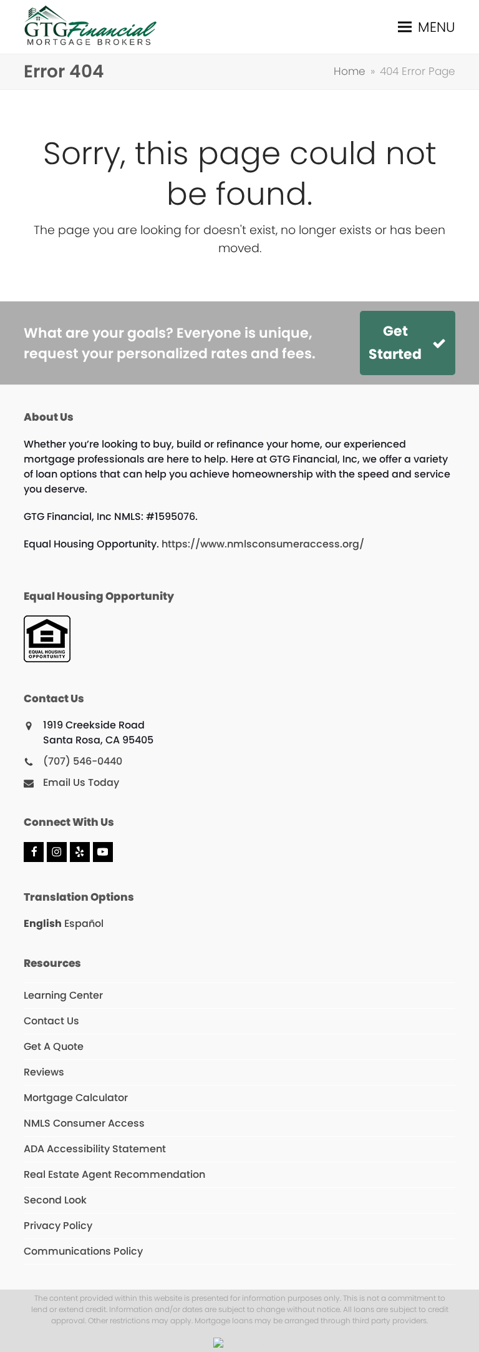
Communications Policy (83, 1251)
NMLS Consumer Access (84, 1123)
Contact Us (51, 1021)
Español (84, 923)
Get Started (395, 342)
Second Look (55, 1200)
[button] (426, 27)
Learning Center (63, 995)
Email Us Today (81, 782)
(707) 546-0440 (82, 761)
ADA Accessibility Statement (95, 1149)
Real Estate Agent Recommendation (114, 1174)
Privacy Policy (58, 1225)
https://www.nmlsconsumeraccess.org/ (263, 544)
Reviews (44, 1072)
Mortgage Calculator (76, 1097)
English (43, 923)
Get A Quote (54, 1046)
